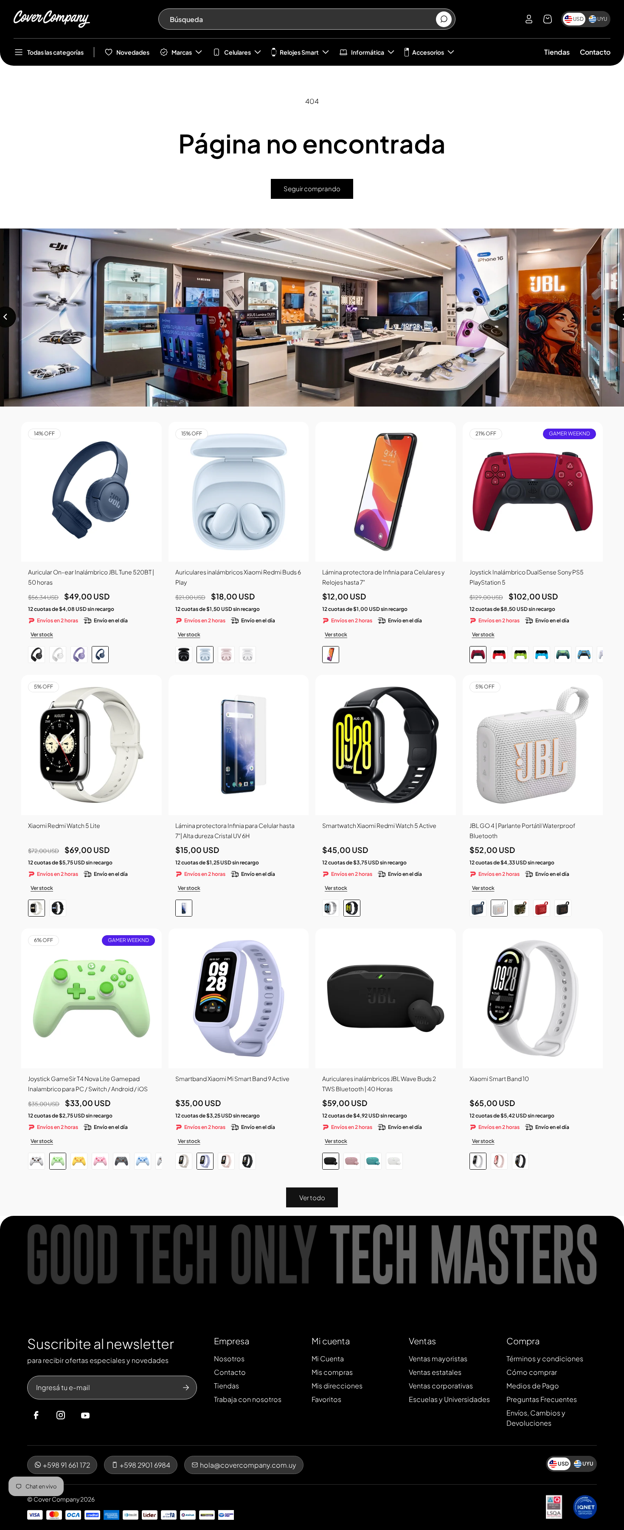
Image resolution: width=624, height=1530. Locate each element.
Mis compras (332, 1372)
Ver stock (42, 634)
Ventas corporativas (441, 1385)
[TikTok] (101, 1415)
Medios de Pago (532, 1385)
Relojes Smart (299, 52)
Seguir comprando (312, 188)
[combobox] (302, 19)
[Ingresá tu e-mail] (186, 1387)
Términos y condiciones (544, 1358)
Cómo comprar (531, 1372)
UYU (602, 19)
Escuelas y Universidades (449, 1399)
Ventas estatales (435, 1372)
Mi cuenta (331, 1340)
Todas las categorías (55, 52)
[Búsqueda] (444, 19)
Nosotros (229, 1358)
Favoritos (326, 1399)
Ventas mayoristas (438, 1358)
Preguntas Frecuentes (541, 1399)
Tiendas (557, 51)
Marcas (181, 52)
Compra (523, 1340)
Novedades (132, 52)
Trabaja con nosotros (247, 1399)
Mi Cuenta (328, 1358)
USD (578, 19)
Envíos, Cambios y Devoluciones (535, 1417)
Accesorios (428, 52)
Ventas (422, 1340)
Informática (367, 52)
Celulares (237, 52)
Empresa (231, 1340)
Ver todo (312, 1197)
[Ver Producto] (385, 492)
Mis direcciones (337, 1385)
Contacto (595, 51)
